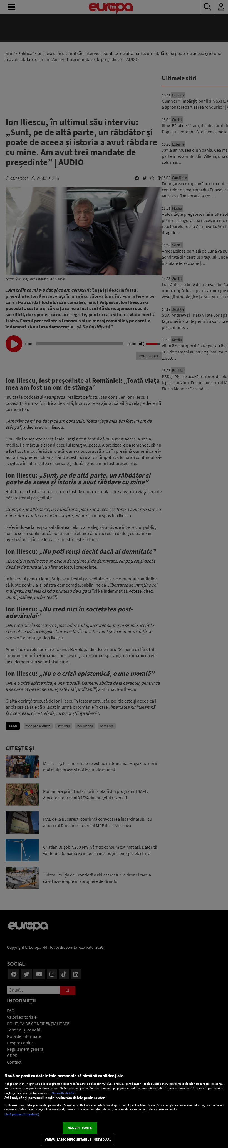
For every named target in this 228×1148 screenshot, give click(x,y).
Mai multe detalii (63, 1093)
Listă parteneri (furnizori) (21, 1114)
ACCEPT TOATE (80, 1127)
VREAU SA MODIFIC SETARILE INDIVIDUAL (78, 1139)
